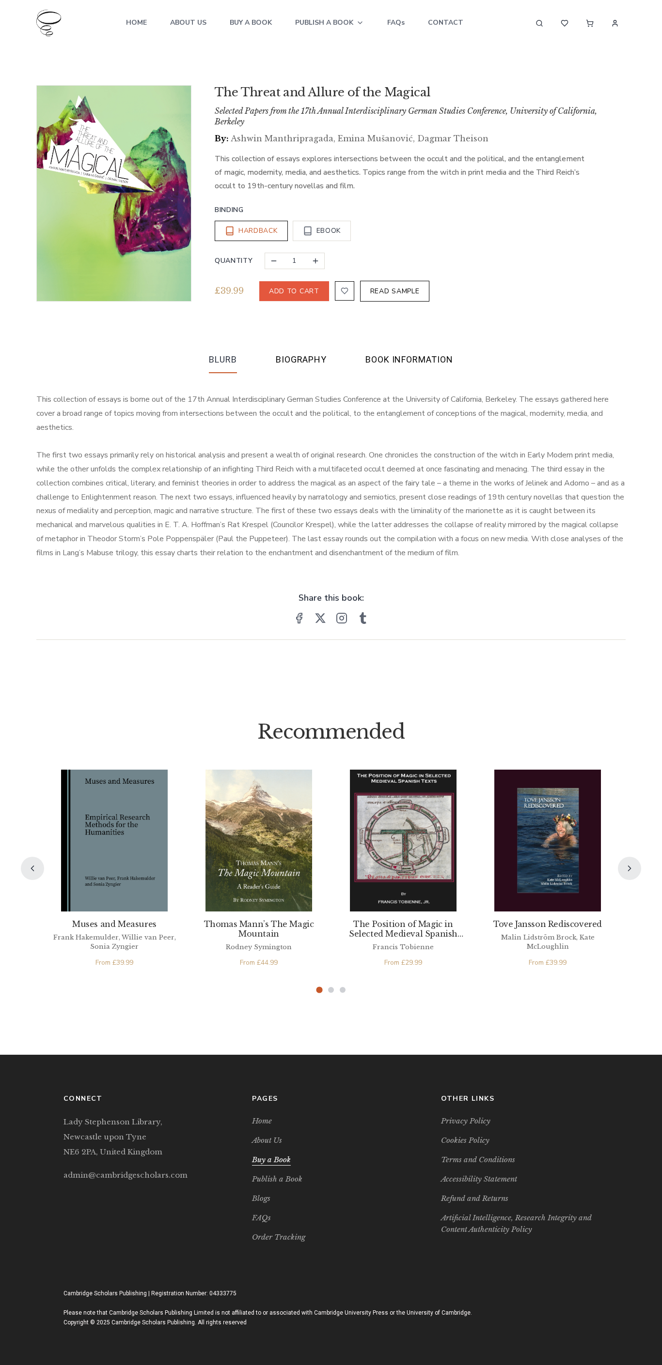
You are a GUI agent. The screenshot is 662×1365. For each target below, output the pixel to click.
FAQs (396, 22)
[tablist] (331, 361)
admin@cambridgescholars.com (125, 1175)
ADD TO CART (294, 291)
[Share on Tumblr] (363, 618)
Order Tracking (278, 1237)
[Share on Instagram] (341, 618)
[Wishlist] (564, 23)
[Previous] (32, 868)
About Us (188, 22)
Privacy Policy (465, 1120)
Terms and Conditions (478, 1159)
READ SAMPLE (395, 291)
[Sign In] (615, 23)
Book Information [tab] (409, 359)
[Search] (539, 23)
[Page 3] (343, 990)
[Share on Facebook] (299, 618)
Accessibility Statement (479, 1178)
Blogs (261, 1198)
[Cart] (589, 23)
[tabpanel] (331, 468)
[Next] (629, 868)
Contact (445, 22)
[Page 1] (319, 990)
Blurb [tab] (223, 359)
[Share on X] (320, 618)
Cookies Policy (465, 1140)
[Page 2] (331, 990)
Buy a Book (251, 22)
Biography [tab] (301, 359)
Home (136, 22)
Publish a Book (324, 22)
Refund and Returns (474, 1198)
